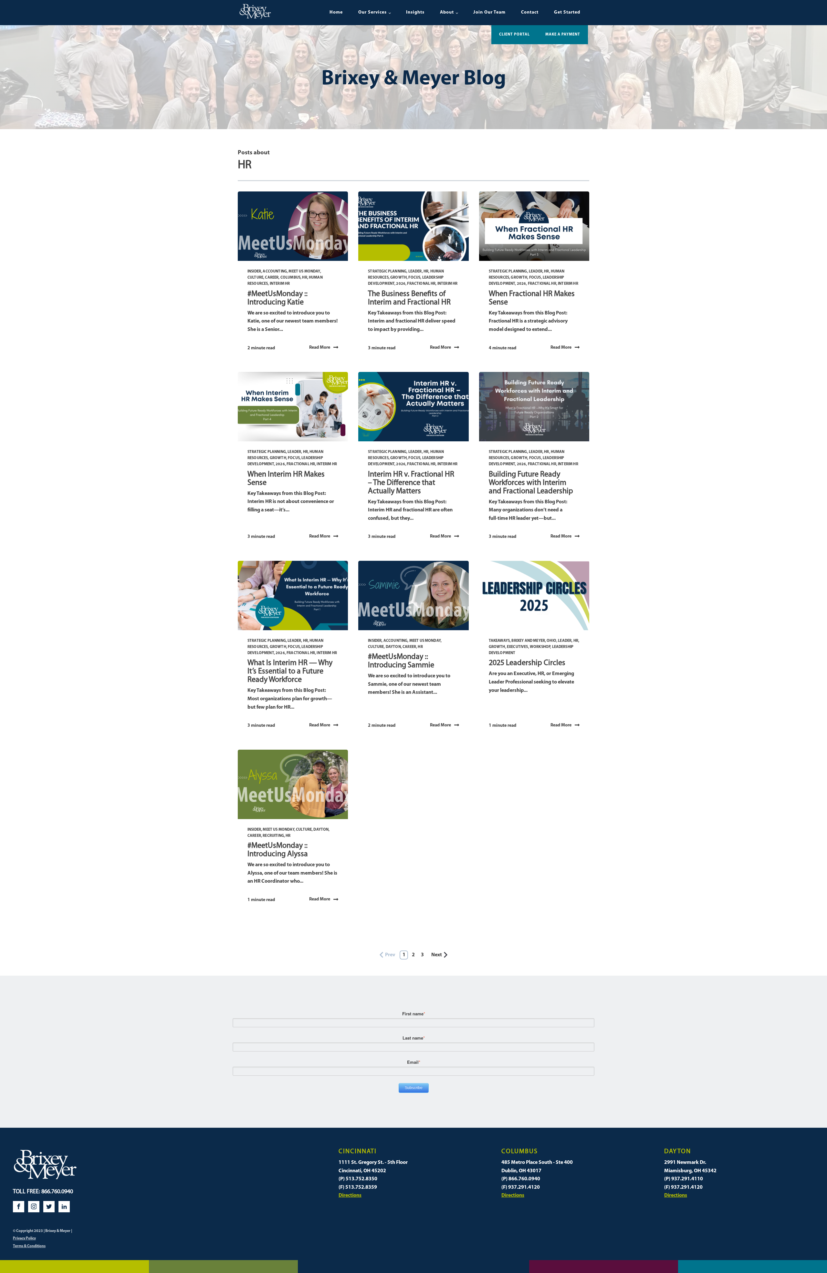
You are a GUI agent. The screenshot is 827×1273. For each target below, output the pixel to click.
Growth (398, 278)
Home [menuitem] (336, 12)
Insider (254, 271)
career (271, 278)
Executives (517, 647)
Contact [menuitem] (530, 12)
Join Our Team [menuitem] (489, 12)
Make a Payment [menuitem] (562, 34)
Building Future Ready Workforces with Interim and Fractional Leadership (531, 483)
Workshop (540, 647)
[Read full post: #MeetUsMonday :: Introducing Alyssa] (293, 784)
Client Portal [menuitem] (514, 34)
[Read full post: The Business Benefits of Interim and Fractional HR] (413, 226)
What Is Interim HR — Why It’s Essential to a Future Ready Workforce (289, 671)
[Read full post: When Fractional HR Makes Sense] (534, 226)
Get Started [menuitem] (567, 12)
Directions (350, 1195)
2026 (400, 284)
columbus (290, 278)
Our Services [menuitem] (372, 12)
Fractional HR (421, 284)
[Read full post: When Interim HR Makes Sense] (293, 406)
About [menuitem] (447, 12)
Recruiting (273, 836)
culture (255, 278)
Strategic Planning (387, 271)
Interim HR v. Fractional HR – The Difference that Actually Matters (411, 483)
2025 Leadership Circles (527, 663)
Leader (415, 271)
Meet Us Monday (304, 271)
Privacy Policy (24, 1238)
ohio (551, 641)
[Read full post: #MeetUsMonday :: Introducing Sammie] (413, 595)
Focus (414, 278)
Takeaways (499, 641)
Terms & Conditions (29, 1246)
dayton (393, 647)
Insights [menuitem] (415, 12)
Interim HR (280, 284)
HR (304, 278)
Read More (319, 347)
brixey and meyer (528, 641)
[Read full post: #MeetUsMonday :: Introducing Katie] (293, 226)
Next (436, 955)
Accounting (275, 271)
